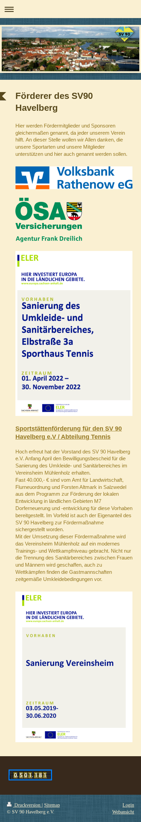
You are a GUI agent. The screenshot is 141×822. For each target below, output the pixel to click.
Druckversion (27, 805)
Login (128, 805)
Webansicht (123, 811)
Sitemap (52, 805)
